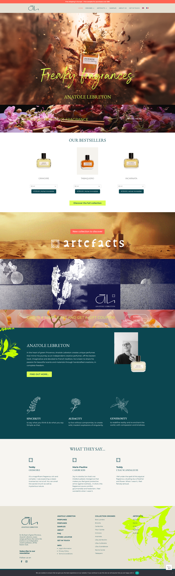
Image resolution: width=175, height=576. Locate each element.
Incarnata (98, 536)
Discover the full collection (88, 203)
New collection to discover (87, 231)
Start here (136, 318)
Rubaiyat (136, 530)
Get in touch (134, 8)
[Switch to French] (147, 10)
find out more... (39, 374)
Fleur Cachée (99, 530)
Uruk (134, 526)
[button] (169, 568)
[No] (172, 573)
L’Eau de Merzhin (101, 540)
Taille (44, 183)
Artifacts (101, 8)
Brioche (98, 523)
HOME (80, 8)
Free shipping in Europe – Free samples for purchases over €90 (87, 1)
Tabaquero (99, 553)
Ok (137, 573)
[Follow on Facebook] (22, 561)
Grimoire (98, 533)
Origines (88, 8)
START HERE (135, 118)
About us (123, 8)
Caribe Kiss (99, 526)
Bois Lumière (100, 520)
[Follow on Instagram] (26, 561)
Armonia (136, 520)
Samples (112, 8)
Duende (135, 533)
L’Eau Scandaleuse (101, 546)
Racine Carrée (100, 550)
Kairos (135, 523)
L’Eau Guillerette (101, 543)
